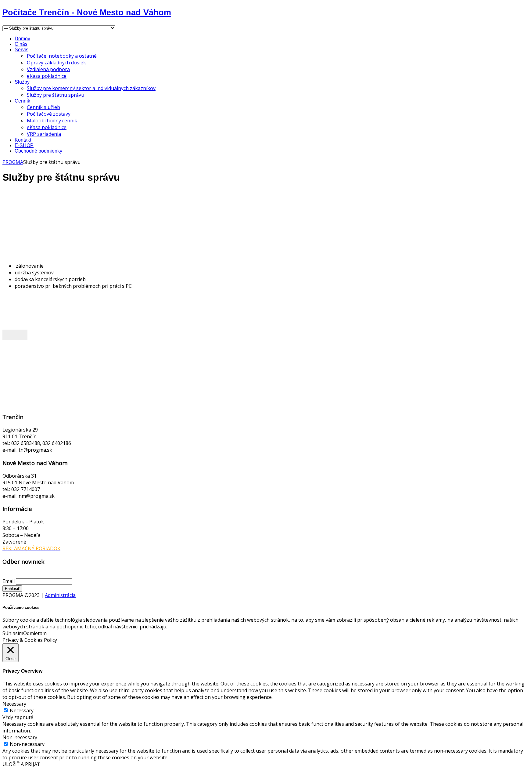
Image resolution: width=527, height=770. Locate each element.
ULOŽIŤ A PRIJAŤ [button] (21, 764)
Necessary (22, 710)
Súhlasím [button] (12, 633)
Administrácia (60, 595)
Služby (22, 82)
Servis (21, 49)
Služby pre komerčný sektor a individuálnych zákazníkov (91, 88)
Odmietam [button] (35, 633)
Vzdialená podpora (48, 69)
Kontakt (23, 140)
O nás (21, 44)
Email (8, 581)
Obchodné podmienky (38, 151)
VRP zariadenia (44, 134)
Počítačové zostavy (48, 113)
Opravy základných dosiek (56, 62)
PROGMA (12, 162)
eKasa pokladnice (46, 76)
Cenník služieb (43, 107)
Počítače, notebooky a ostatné (62, 55)
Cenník (22, 100)
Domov (22, 38)
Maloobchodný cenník (52, 120)
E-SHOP (24, 145)
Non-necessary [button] (19, 737)
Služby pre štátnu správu (55, 95)
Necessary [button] (14, 703)
